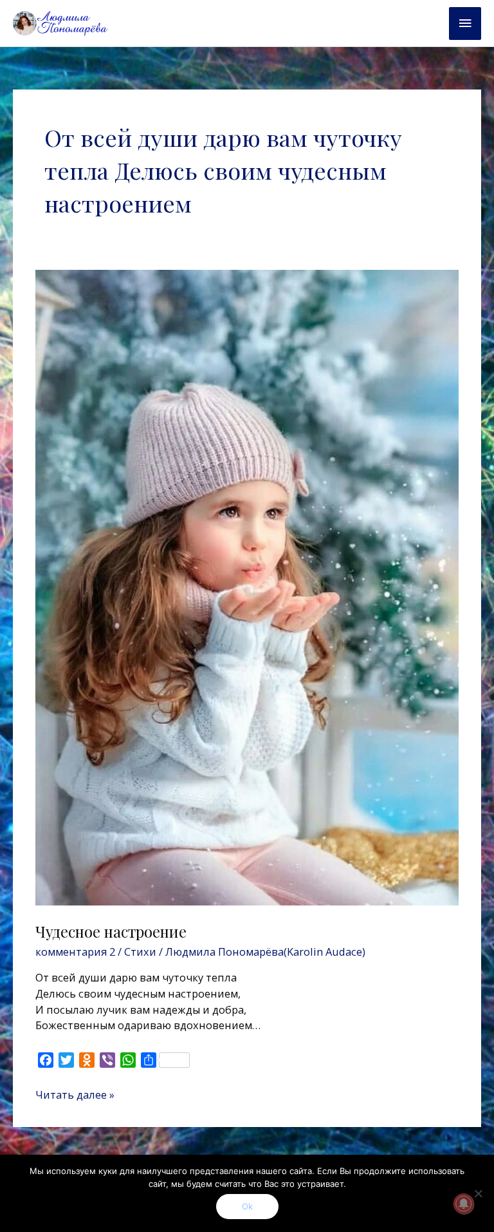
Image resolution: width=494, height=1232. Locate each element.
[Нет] (477, 1193)
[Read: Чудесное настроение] (247, 586)
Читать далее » (74, 1094)
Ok (247, 1206)
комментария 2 (75, 951)
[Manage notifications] (463, 1203)
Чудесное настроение (111, 931)
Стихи (140, 951)
